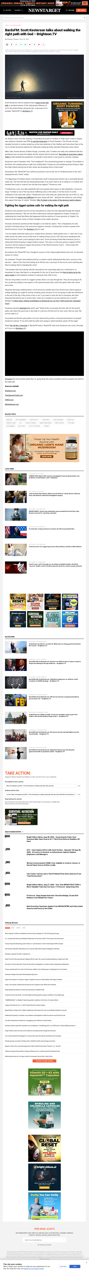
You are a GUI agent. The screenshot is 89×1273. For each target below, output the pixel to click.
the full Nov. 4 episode (18, 325)
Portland (27, 51)
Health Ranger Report (13, 832)
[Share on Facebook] (12, 44)
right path (41, 51)
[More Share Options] (43, 44)
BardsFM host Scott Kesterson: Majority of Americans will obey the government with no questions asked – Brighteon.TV (51, 750)
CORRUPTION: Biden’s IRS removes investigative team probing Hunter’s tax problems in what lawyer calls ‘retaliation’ (54, 477)
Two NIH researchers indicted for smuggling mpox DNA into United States (28, 1020)
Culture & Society (16, 25)
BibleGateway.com (12, 404)
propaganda (34, 51)
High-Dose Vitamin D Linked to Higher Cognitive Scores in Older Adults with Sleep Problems (33, 979)
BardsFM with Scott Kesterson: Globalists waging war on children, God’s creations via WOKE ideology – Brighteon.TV (53, 680)
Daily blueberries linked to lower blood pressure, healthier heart (24, 990)
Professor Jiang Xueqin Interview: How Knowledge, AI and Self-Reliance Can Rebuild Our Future (53, 897)
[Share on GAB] (25, 44)
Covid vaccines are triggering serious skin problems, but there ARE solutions (55, 546)
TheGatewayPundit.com (14, 395)
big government (19, 50)
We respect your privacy (44, 1244)
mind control (21, 51)
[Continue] (63, 1240)
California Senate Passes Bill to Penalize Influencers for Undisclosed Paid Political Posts (32, 1051)
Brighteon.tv (28, 50)
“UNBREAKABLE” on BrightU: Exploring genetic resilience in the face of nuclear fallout (31, 1000)
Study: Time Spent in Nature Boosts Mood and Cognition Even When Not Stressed (30, 984)
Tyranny (57, 51)
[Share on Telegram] (21, 44)
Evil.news (8, 379)
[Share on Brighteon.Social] (7, 44)
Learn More (63, 1266)
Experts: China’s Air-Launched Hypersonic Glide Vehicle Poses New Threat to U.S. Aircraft (32, 1046)
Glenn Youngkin (73, 50)
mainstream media (10, 51)
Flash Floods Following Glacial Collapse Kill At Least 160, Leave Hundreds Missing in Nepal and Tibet (36, 959)
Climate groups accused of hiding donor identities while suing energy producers (30, 1041)
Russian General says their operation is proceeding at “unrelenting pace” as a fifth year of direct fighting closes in (40, 1025)
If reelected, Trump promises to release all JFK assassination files (51, 529)
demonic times (61, 50)
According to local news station (71, 154)
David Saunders (44, 50)
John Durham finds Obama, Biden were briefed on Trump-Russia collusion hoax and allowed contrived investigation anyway (54, 494)
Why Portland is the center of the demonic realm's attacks (59, 200)
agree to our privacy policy (34, 1269)
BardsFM (11, 50)
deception (53, 50)
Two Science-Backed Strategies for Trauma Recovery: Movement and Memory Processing (33, 1036)
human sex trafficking (26, 197)
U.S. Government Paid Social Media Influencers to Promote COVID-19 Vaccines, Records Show (34, 938)
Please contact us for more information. (17, 803)
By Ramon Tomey (11, 39)
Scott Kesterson (50, 51)
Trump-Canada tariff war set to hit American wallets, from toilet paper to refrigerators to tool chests (36, 969)
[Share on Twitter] (16, 44)
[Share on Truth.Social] (34, 44)
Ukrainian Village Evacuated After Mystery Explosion (21, 974)
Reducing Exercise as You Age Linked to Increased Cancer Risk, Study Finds (28, 1056)
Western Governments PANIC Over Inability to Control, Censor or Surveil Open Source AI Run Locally (53, 864)
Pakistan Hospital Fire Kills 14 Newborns (17, 954)
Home (6, 25)
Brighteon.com (10, 391)
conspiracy (36, 50)
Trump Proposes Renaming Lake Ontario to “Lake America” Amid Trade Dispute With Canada (34, 943)
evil (67, 50)
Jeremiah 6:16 (24, 308)
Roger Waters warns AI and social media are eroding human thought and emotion (30, 1031)
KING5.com (9, 400)
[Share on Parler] (30, 44)
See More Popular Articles (44, 1061)
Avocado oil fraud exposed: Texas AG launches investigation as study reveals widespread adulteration (37, 964)
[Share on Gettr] (39, 44)
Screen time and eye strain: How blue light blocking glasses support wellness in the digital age (34, 995)
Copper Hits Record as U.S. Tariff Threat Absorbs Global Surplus (25, 1005)
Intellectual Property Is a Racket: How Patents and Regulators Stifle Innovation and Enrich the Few (35, 1015)
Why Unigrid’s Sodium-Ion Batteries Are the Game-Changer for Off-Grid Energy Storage (32, 933)
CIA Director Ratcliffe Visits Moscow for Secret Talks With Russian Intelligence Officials (32, 949)
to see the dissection (39, 141)
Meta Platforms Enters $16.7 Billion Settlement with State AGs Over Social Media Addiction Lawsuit (36, 1010)
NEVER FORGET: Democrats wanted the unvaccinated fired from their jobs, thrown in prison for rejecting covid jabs (54, 512)
